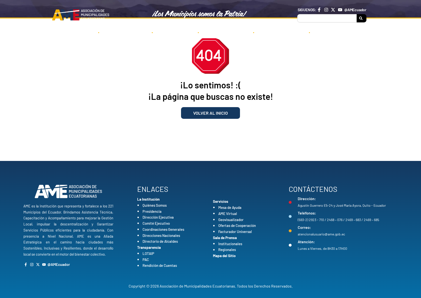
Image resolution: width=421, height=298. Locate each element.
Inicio (82, 32)
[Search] (361, 18)
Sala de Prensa (278, 32)
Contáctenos (332, 32)
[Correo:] (290, 230)
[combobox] (327, 18)
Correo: (304, 227)
